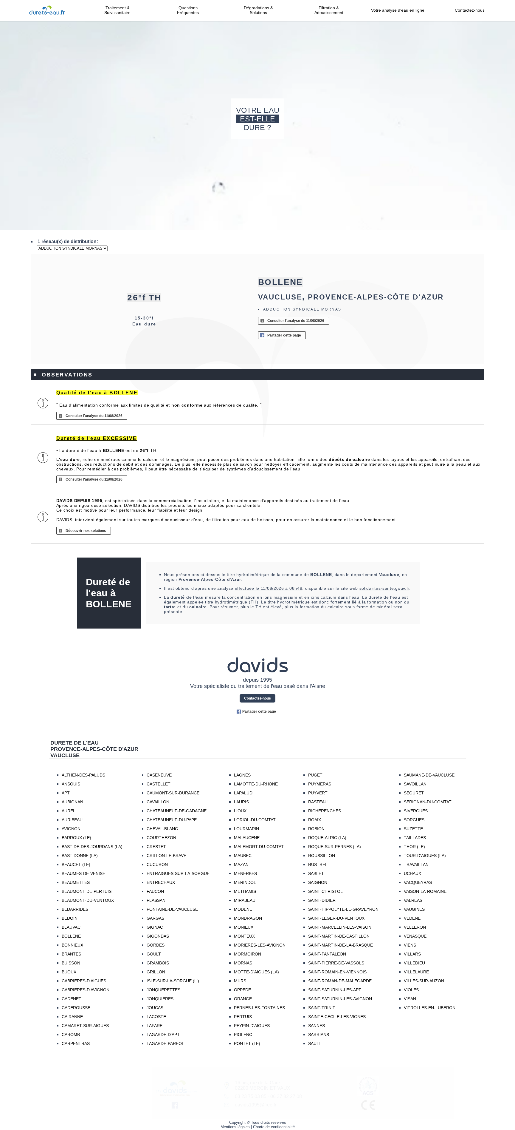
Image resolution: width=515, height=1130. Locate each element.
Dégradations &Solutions (258, 10)
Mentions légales (235, 1127)
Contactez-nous (470, 10)
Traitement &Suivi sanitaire (117, 10)
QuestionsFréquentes (188, 10)
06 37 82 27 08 (286, 1096)
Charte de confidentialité (274, 1127)
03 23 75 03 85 (250, 1096)
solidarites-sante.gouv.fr (384, 588)
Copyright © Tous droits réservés (257, 1122)
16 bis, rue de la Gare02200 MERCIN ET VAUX (262, 1085)
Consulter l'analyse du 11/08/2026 (295, 321)
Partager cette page (284, 335)
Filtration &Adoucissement (328, 10)
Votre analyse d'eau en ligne (399, 10)
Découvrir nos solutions (86, 531)
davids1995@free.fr (255, 1104)
